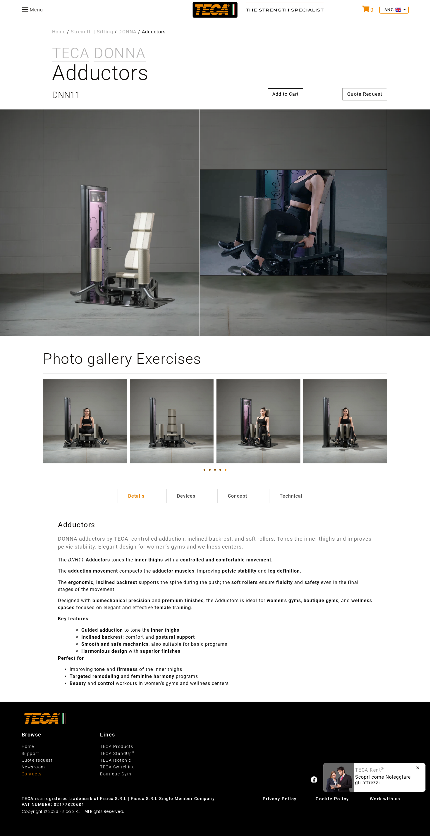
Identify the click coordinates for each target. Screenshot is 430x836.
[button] (204, 470)
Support (30, 753)
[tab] (136, 496)
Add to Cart (285, 94)
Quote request (37, 760)
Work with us (385, 798)
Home (59, 32)
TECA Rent (369, 770)
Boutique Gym (115, 774)
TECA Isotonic (115, 760)
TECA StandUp (117, 753)
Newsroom (33, 767)
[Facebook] (314, 779)
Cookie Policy (332, 798)
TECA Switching (117, 767)
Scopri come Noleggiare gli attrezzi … (383, 779)
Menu (36, 10)
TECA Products (116, 746)
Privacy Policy (280, 798)
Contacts (32, 774)
